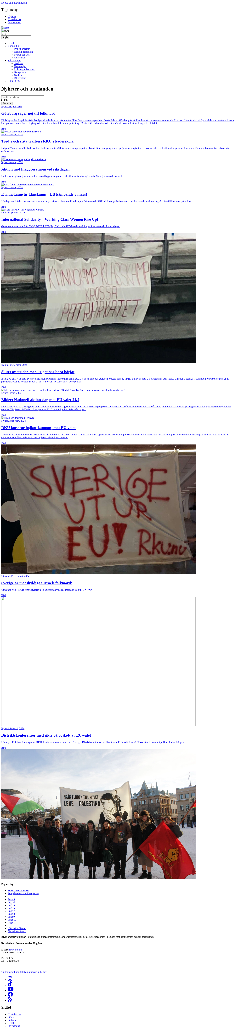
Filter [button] (6, 100)
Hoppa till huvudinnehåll (14, 2)
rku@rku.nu (15, 949)
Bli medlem (20, 78)
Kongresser (20, 72)
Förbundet (13, 1020)
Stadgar (18, 75)
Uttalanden (19, 57)
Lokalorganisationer (24, 69)
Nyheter (12, 16)
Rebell (11, 43)
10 (12, 919)
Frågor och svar (22, 54)
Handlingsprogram (23, 51)
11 (12, 922)
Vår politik (13, 46)
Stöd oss (18, 63)
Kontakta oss (14, 19)
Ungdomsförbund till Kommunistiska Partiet (23, 972)
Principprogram (22, 48)
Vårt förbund (14, 60)
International (14, 22)
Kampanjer (20, 66)
